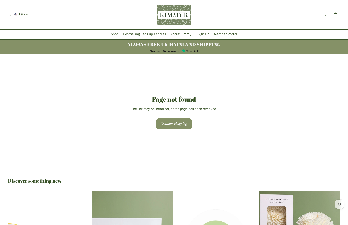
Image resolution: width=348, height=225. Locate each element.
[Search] (9, 14)
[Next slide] (343, 44)
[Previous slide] (4, 44)
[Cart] (335, 14)
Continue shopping (174, 123)
